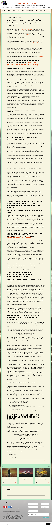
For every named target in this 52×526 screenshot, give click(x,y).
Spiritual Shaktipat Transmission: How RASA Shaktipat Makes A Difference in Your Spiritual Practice (9, 479)
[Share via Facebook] (7, 457)
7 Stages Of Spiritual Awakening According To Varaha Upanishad (41, 479)
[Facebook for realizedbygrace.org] (11, 507)
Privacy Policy (13, 511)
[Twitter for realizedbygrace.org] (9, 507)
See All (49, 466)
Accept (48, 523)
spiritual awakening (29, 10)
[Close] (50, 523)
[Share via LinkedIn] (12, 457)
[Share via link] (15, 457)
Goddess (8, 10)
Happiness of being (38, 10)
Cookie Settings (41, 523)
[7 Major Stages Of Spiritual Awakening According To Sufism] (26, 472)
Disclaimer (18, 511)
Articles (18, 10)
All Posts (3, 10)
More (44, 10)
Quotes (22, 10)
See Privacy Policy (9, 524)
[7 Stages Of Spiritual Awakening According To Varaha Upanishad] (42, 472)
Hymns (13, 10)
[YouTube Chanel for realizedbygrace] (4, 507)
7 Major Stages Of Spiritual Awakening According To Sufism (25, 479)
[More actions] (44, 17)
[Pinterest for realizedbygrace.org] (6, 507)
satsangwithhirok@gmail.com (7, 504)
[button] (48, 10)
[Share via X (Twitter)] (10, 457)
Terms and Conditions (6, 511)
